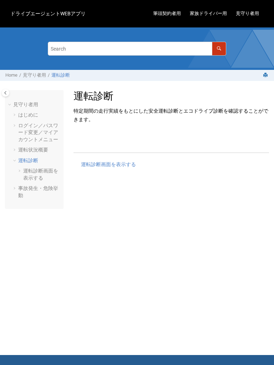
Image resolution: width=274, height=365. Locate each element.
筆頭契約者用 (167, 13)
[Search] (219, 49)
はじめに (28, 115)
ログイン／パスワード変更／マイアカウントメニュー (38, 132)
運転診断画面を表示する (108, 164)
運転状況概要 (33, 150)
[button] (10, 104)
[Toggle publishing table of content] (5, 93)
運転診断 (60, 75)
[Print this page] (266, 75)
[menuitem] (166, 14)
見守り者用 (247, 13)
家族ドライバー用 (208, 13)
